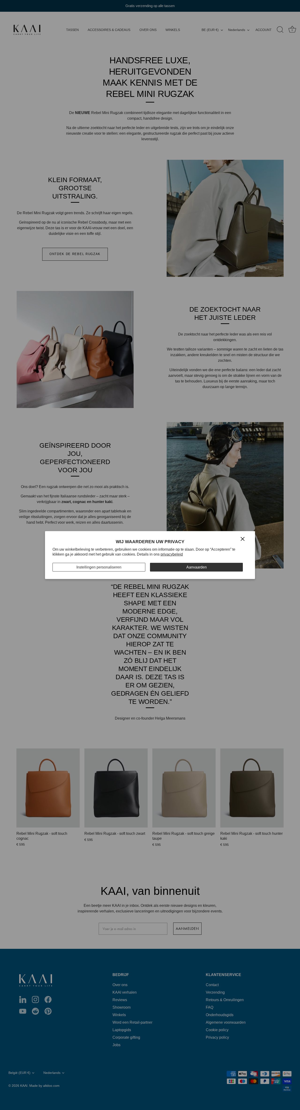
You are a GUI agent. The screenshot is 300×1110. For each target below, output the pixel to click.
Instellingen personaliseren (98, 567)
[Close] (242, 538)
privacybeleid (172, 554)
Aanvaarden (196, 567)
